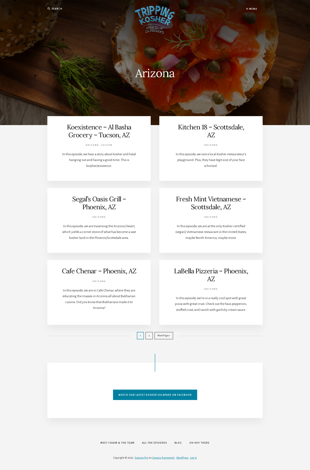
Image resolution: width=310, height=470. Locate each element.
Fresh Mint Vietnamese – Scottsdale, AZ (211, 203)
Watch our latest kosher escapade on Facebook (155, 395)
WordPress (182, 457)
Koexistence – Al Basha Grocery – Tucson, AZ (99, 131)
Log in (193, 457)
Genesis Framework (163, 457)
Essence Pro (141, 457)
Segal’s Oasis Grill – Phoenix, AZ (99, 203)
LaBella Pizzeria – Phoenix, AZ (211, 275)
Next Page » (163, 336)
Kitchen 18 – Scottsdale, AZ (211, 131)
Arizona (92, 145)
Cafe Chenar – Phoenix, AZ (99, 271)
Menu (252, 9)
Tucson (106, 145)
